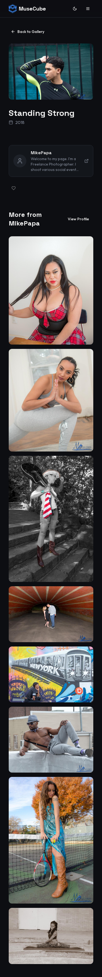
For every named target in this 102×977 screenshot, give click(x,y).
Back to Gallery (30, 31)
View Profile (78, 219)
